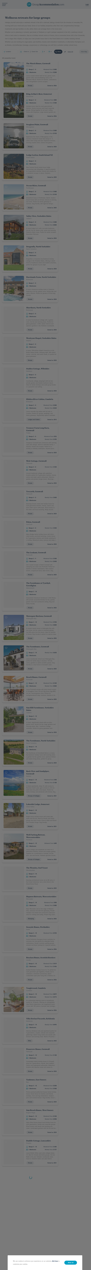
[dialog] (45, 635)
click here (55, 1261)
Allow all (70, 1262)
